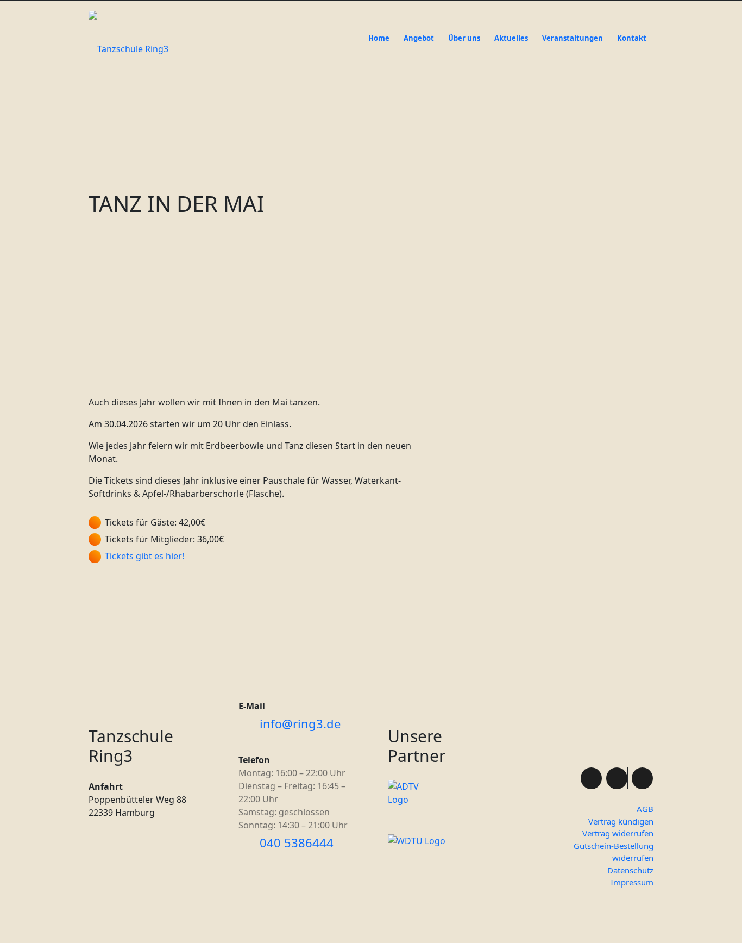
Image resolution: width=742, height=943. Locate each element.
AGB (645, 808)
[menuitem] (379, 28)
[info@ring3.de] (247, 724)
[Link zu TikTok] (642, 778)
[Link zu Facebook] (591, 778)
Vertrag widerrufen (617, 833)
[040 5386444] (247, 843)
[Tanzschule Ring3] (128, 49)
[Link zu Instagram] (616, 778)
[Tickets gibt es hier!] (95, 556)
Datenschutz (630, 870)
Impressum (632, 882)
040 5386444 (297, 842)
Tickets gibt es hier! (144, 556)
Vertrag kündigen (620, 821)
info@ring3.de (300, 723)
